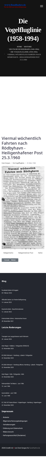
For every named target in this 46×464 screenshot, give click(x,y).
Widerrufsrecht (8, 432)
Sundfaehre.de (34, 448)
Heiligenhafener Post (25, 253)
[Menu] (41, 6)
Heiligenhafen (8, 253)
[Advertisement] (23, 101)
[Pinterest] (35, 6)
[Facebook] (32, 6)
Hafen (40, 253)
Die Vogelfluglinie (18, 163)
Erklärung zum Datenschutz (13, 428)
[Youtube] (37, 6)
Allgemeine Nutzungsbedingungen (15, 421)
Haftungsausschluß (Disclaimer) (14, 435)
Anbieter (6, 417)
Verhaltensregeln (9, 424)
